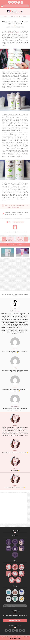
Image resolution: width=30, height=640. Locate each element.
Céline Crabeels (16, 638)
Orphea (15, 425)
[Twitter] (15, 2)
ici (10, 87)
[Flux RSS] (23, 630)
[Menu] (2, 6)
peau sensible (12, 232)
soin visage (7, 232)
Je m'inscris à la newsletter (15, 620)
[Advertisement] (15, 275)
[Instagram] (12, 2)
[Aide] (22, 2)
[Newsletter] (18, 2)
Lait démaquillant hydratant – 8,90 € (14, 205)
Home (5, 16)
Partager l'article (18, 222)
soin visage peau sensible (21, 232)
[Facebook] (9, 2)
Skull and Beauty (15, 311)
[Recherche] (28, 5)
